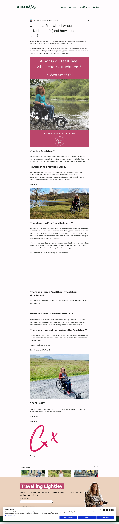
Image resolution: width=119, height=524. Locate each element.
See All (96, 467)
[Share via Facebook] (30, 456)
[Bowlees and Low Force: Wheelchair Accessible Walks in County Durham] (33, 476)
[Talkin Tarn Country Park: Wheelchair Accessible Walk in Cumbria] (59, 476)
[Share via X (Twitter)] (34, 456)
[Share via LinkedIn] (38, 456)
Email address (24, 498)
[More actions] (88, 20)
